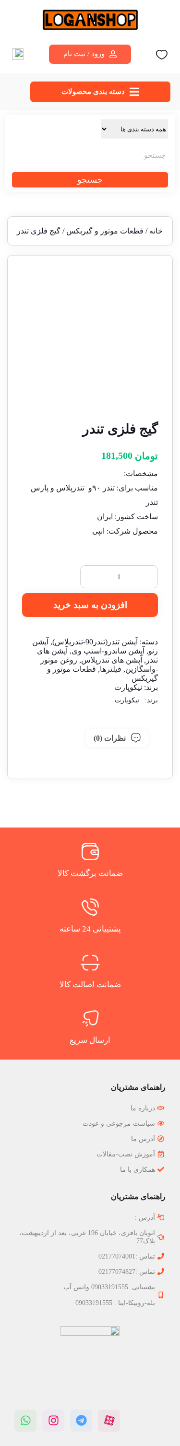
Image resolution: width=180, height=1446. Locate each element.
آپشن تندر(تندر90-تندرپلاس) (95, 642)
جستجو (90, 180)
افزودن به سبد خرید (90, 605)
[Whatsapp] (25, 1421)
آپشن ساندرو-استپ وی (108, 651)
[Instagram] (53, 1421)
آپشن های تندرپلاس (111, 660)
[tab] (117, 738)
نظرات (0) (110, 738)
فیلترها (110, 669)
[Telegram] (81, 1421)
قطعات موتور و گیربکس (105, 231)
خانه (156, 231)
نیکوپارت (128, 687)
